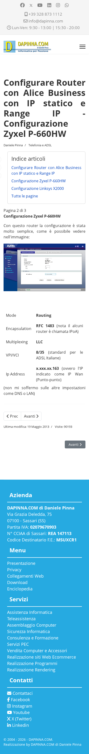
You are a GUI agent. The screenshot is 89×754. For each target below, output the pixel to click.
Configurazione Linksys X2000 (37, 188)
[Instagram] (58, 5)
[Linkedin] (49, 5)
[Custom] (67, 5)
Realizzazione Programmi (32, 663)
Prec (13, 416)
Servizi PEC (18, 644)
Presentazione (21, 563)
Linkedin (20, 725)
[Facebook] (22, 5)
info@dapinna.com (45, 21)
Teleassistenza (21, 618)
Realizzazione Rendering (31, 670)
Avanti (30, 416)
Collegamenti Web (25, 576)
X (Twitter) (20, 719)
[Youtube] (39, 5)
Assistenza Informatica (29, 612)
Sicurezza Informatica (28, 631)
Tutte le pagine (24, 196)
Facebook (20, 699)
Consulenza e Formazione (32, 638)
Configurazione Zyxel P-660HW (38, 180)
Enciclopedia (20, 589)
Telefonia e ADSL (40, 145)
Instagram (21, 706)
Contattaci (22, 693)
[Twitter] (31, 5)
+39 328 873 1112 (45, 14)
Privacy (14, 569)
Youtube (21, 712)
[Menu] (82, 46)
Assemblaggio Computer (31, 625)
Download (17, 582)
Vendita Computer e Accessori (37, 650)
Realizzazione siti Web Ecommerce (41, 657)
